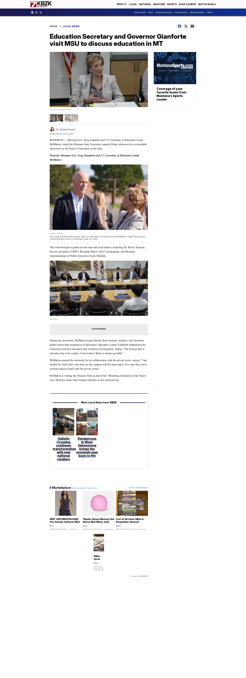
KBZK (41, 12)
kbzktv (37, 12)
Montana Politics (197, 12)
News (150, 12)
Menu (120, 4)
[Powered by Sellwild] (144, 576)
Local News (71, 26)
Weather (159, 4)
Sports (172, 4)
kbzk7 (33, 12)
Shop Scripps (187, 4)
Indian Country (181, 12)
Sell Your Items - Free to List (84, 488)
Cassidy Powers (67, 129)
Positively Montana (164, 12)
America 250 (140, 12)
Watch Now (206, 4)
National (145, 4)
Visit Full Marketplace (138, 488)
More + (210, 12)
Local (133, 4)
